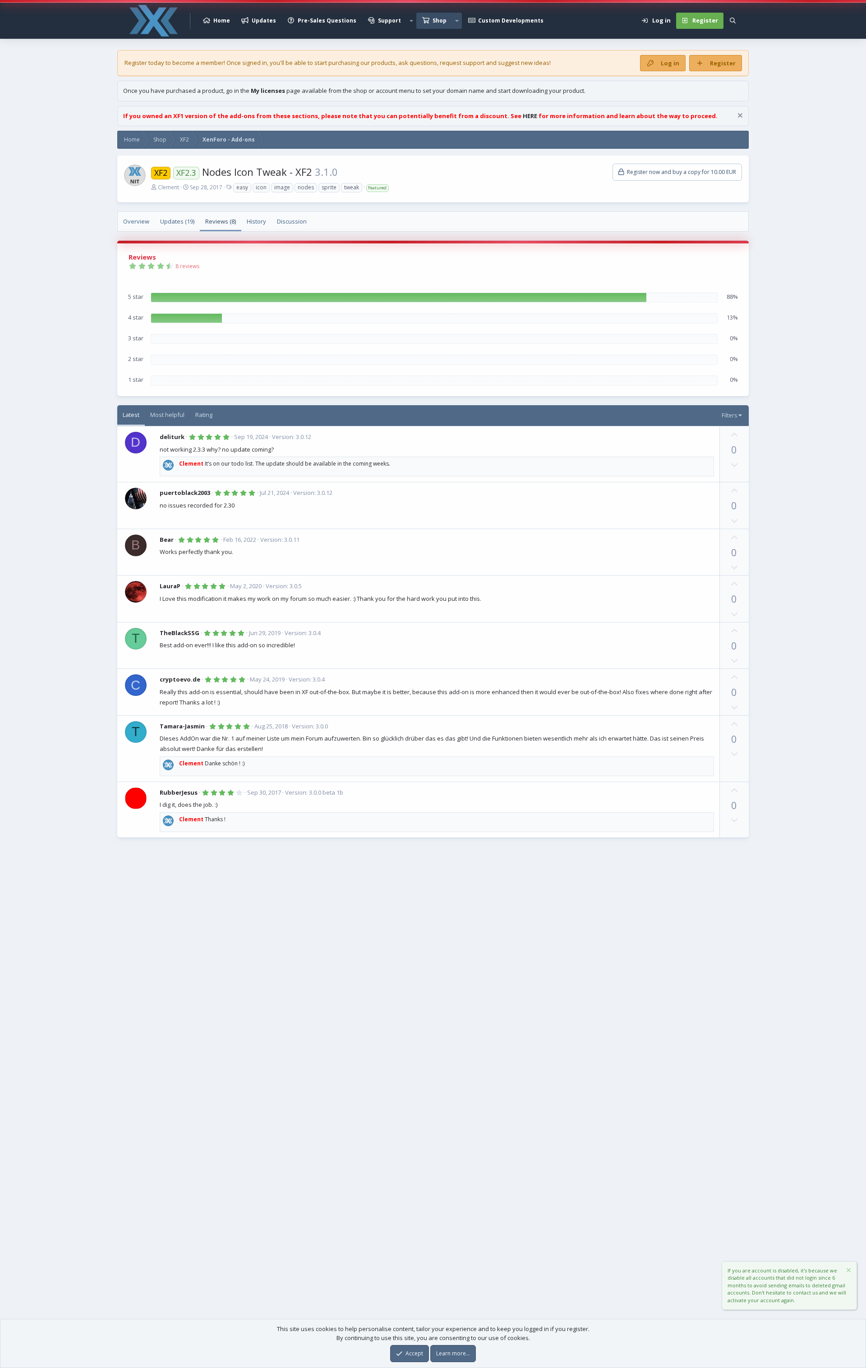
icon (261, 187)
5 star (135, 297)
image (282, 187)
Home (221, 20)
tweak (351, 187)
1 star (135, 379)
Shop (440, 20)
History (256, 221)
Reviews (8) (220, 221)
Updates (264, 20)
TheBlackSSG (179, 633)
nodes (306, 187)
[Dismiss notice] (739, 116)
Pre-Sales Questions (327, 20)
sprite (329, 187)
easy (242, 187)
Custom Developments (511, 20)
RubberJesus (179, 792)
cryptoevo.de (180, 679)
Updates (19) (177, 221)
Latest (131, 415)
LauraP (170, 586)
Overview (136, 221)
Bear (167, 539)
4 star (135, 317)
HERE (530, 116)
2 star (135, 359)
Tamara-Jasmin (182, 726)
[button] (411, 21)
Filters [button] (729, 415)
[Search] (732, 21)
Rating (203, 415)
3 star (135, 338)
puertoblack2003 (185, 493)
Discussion (292, 221)
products (383, 63)
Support (389, 20)
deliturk (172, 437)
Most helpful (167, 415)
